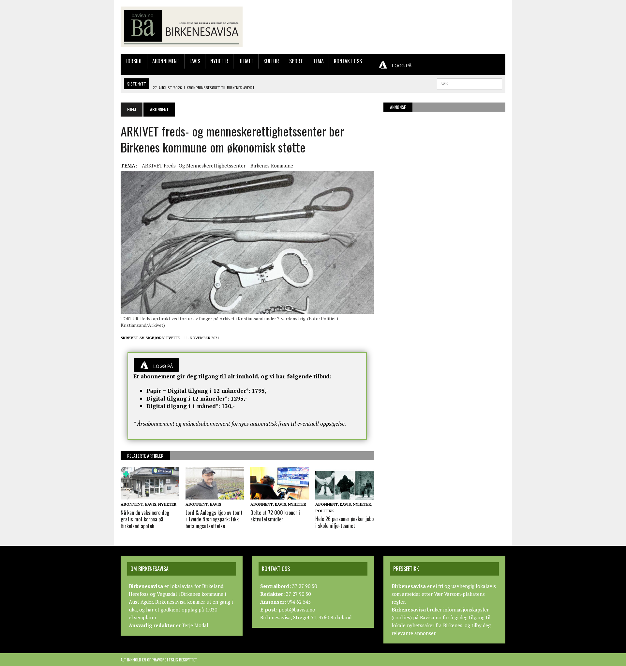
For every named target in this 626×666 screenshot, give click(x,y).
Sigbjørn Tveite (162, 337)
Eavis (194, 61)
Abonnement (165, 61)
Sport (296, 61)
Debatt (245, 61)
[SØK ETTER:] (469, 83)
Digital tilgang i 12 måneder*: (187, 398)
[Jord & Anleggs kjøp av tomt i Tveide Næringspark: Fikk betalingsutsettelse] (215, 495)
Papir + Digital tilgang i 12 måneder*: (198, 390)
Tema (318, 61)
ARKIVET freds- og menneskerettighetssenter (194, 165)
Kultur (271, 61)
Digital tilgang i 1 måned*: (183, 406)
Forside (134, 61)
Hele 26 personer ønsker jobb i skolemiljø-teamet (344, 522)
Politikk (324, 510)
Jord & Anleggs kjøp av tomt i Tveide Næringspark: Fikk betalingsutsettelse (214, 519)
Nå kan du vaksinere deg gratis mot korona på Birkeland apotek (145, 519)
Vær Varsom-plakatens (459, 594)
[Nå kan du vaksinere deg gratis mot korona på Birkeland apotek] (150, 495)
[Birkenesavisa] (182, 27)
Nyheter (219, 61)
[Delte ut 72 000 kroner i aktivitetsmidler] (279, 495)
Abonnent (132, 504)
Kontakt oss (348, 61)
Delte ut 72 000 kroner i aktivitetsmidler (275, 516)
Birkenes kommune (271, 165)
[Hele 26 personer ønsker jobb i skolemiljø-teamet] (344, 495)
